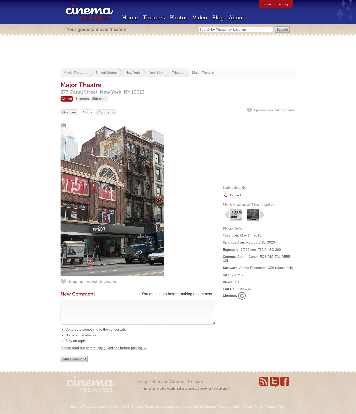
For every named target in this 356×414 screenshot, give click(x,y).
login (162, 294)
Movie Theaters (75, 72)
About (236, 17)
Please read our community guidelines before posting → (104, 348)
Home (130, 17)
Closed (67, 99)
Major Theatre (203, 72)
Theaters (154, 17)
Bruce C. (236, 195)
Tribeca (177, 72)
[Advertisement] (178, 52)
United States (106, 72)
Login (267, 4)
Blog (218, 17)
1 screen (82, 99)
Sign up (283, 4)
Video (200, 17)
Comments (105, 112)
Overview (69, 112)
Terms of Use (275, 406)
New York (132, 72)
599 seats (99, 99)
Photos (179, 17)
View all (245, 289)
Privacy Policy (252, 406)
